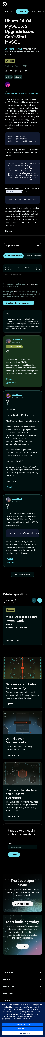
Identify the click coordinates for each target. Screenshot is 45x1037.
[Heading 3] (29, 267)
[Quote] (36, 267)
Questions (22, 11)
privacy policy (20, 1007)
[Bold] (6, 267)
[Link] (16, 267)
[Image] (18, 267)
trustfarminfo (17, 394)
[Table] (8, 269)
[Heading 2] (26, 267)
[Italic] (8, 267)
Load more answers (22, 574)
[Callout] (6, 269)
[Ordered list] (34, 267)
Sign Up (9, 704)
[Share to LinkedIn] (15, 70)
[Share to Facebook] (11, 70)
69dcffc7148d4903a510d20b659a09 (21, 93)
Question (10, 61)
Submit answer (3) (13, 255)
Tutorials (9, 11)
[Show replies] (15, 383)
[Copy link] (25, 70)
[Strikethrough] (13, 267)
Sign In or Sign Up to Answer (18, 303)
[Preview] (37, 269)
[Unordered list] (31, 267)
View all (9, 600)
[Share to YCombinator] (20, 70)
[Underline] (11, 267)
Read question (12, 641)
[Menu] (40, 4)
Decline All (22, 1029)
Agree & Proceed (22, 1025)
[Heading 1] (23, 267)
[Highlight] (21, 267)
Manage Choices (22, 1033)
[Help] (39, 269)
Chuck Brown (17, 340)
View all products (22, 904)
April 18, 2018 (17, 397)
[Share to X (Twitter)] (6, 70)
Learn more (11, 755)
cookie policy (10, 1019)
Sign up (22, 946)
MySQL (19, 49)
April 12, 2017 (17, 343)
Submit (14, 855)
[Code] (11, 269)
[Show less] (38, 340)
